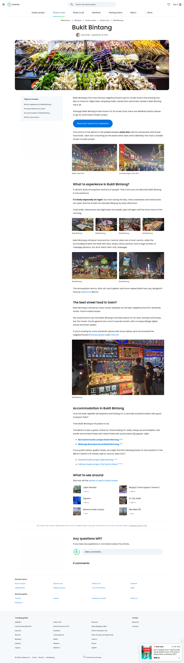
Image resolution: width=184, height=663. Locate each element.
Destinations (65, 20)
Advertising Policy (136, 526)
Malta (55, 639)
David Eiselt (85, 35)
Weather (96, 12)
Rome (94, 643)
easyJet (18, 631)
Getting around (59, 588)
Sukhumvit (86, 292)
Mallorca (56, 648)
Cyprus (17, 648)
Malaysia (77, 20)
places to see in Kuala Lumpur (103, 480)
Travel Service (58, 635)
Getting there (115, 12)
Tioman (18, 598)
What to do (78, 12)
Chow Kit (114, 334)
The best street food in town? (35, 109)
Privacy (41, 657)
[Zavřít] (181, 641)
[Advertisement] (42, 141)
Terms (34, 657)
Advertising (50, 657)
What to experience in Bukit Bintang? (38, 104)
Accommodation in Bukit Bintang (37, 113)
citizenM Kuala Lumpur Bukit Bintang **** (98, 459)
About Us (135, 622)
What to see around (31, 117)
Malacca (134, 598)
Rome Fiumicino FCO (61, 626)
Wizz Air (18, 635)
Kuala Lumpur (38, 12)
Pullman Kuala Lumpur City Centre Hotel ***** (100, 464)
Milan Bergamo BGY (99, 626)
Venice (94, 639)
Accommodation (98, 588)
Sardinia (56, 631)
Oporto (94, 648)
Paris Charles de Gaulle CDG (102, 635)
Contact (135, 626)
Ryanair (95, 622)
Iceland (18, 643)
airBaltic (18, 622)
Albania (56, 643)
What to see (59, 12)
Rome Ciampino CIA (99, 631)
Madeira (18, 639)
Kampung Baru (98, 334)
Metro (133, 12)
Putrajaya (18, 602)
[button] (4, 5)
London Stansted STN (23, 626)
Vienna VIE (57, 622)
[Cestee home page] (13, 5)
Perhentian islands (99, 598)
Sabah (56, 598)
